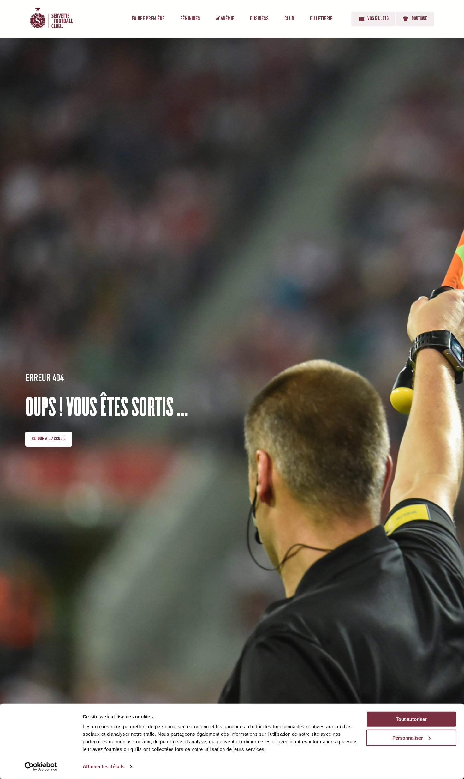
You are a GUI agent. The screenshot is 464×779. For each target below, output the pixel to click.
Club (289, 19)
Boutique (419, 18)
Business (259, 19)
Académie (225, 19)
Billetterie (321, 19)
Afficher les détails (103, 766)
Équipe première (148, 19)
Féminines (190, 19)
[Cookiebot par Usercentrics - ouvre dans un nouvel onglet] (40, 766)
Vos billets (378, 18)
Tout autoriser (411, 719)
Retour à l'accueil (49, 439)
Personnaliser (407, 737)
